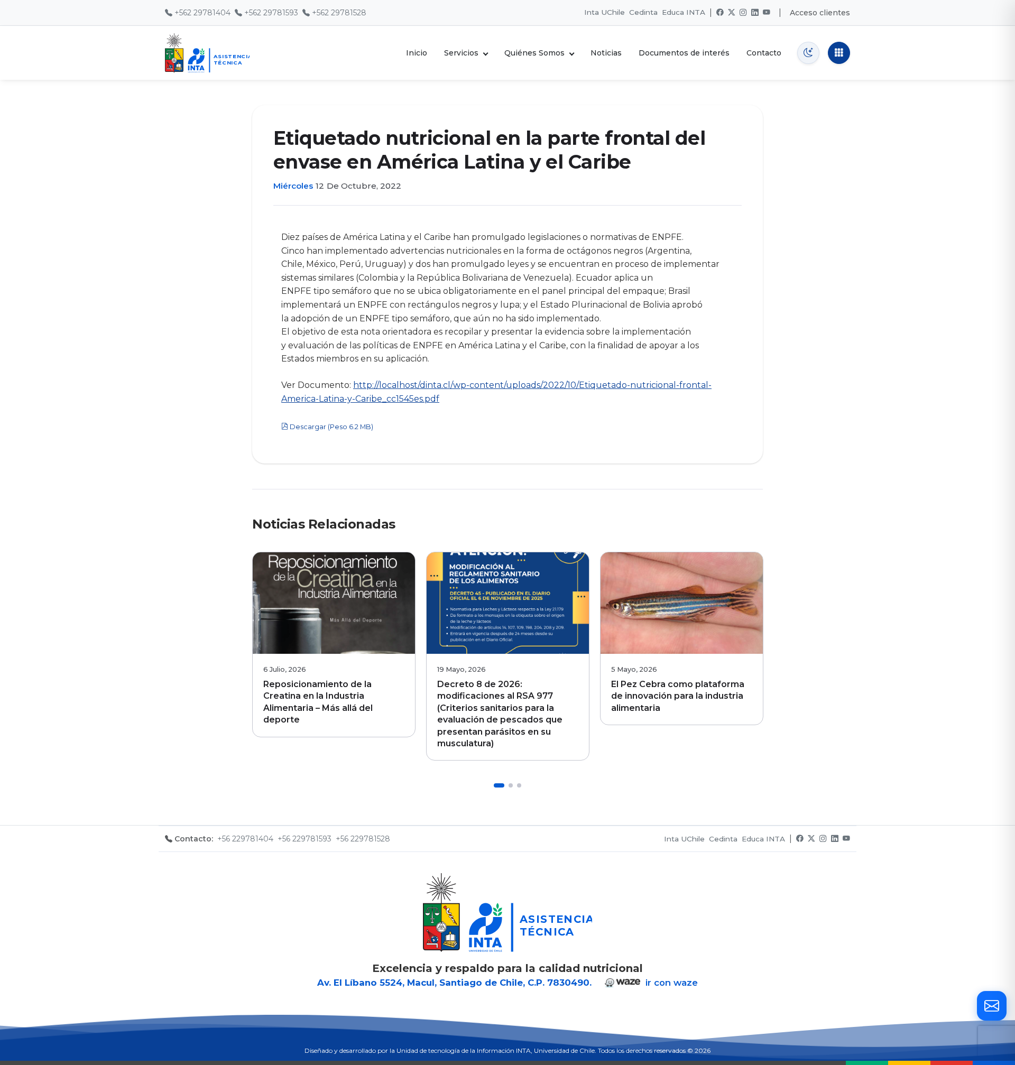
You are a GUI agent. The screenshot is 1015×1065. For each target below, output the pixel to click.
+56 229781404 (245, 839)
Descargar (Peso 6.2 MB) (330, 427)
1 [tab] (499, 785)
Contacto (763, 53)
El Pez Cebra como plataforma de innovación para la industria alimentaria (677, 696)
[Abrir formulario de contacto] (992, 1006)
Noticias (606, 53)
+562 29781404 (202, 12)
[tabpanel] (334, 645)
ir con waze (670, 982)
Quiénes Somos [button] (534, 53)
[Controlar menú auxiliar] (839, 53)
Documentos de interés (684, 53)
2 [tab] (511, 785)
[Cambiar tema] (808, 53)
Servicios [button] (461, 53)
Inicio (416, 53)
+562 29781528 (339, 12)
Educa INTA (683, 12)
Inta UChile (604, 12)
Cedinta (643, 12)
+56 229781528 (363, 839)
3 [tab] (519, 785)
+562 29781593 (271, 12)
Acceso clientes (820, 12)
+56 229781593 (304, 839)
